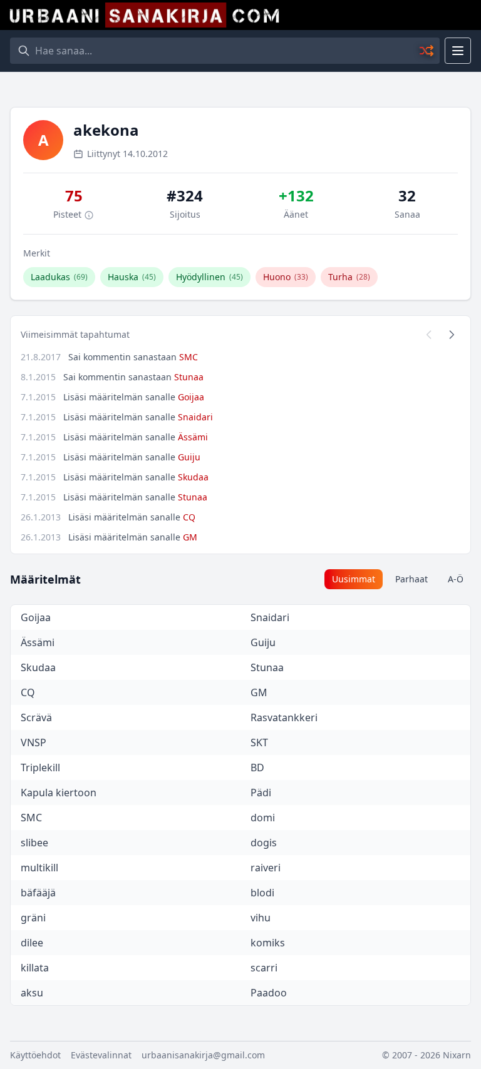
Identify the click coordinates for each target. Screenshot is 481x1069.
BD (257, 767)
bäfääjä (38, 892)
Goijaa (191, 397)
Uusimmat (353, 579)
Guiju (189, 457)
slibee (34, 842)
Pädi (261, 792)
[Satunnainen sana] (427, 50)
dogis (264, 842)
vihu (261, 918)
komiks (268, 943)
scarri (264, 968)
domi (263, 817)
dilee (32, 943)
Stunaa (189, 377)
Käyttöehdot (35, 1055)
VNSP (33, 742)
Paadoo (269, 993)
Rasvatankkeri (284, 717)
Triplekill (40, 767)
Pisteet (68, 214)
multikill (39, 867)
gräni (33, 918)
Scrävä (36, 717)
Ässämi (193, 437)
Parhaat (411, 579)
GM (190, 537)
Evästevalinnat (101, 1055)
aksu (32, 993)
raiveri (266, 867)
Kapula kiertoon (58, 792)
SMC (188, 357)
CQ (189, 517)
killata (35, 968)
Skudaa (193, 477)
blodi (262, 892)
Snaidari (195, 417)
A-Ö (455, 579)
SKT (259, 742)
